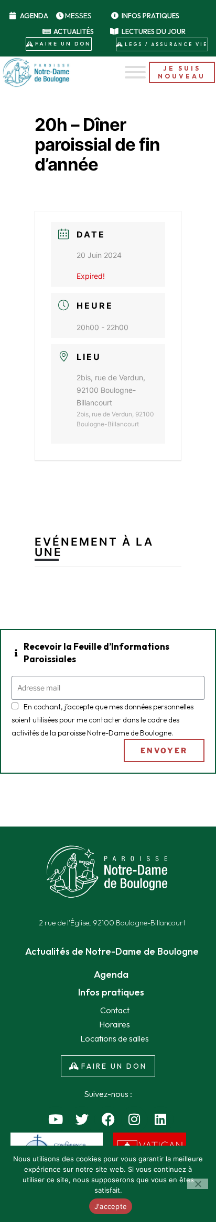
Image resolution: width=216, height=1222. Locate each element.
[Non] (197, 1184)
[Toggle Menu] (135, 72)
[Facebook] (108, 1119)
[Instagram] (134, 1119)
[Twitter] (82, 1119)
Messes (78, 15)
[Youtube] (55, 1119)
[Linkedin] (160, 1119)
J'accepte (110, 1206)
